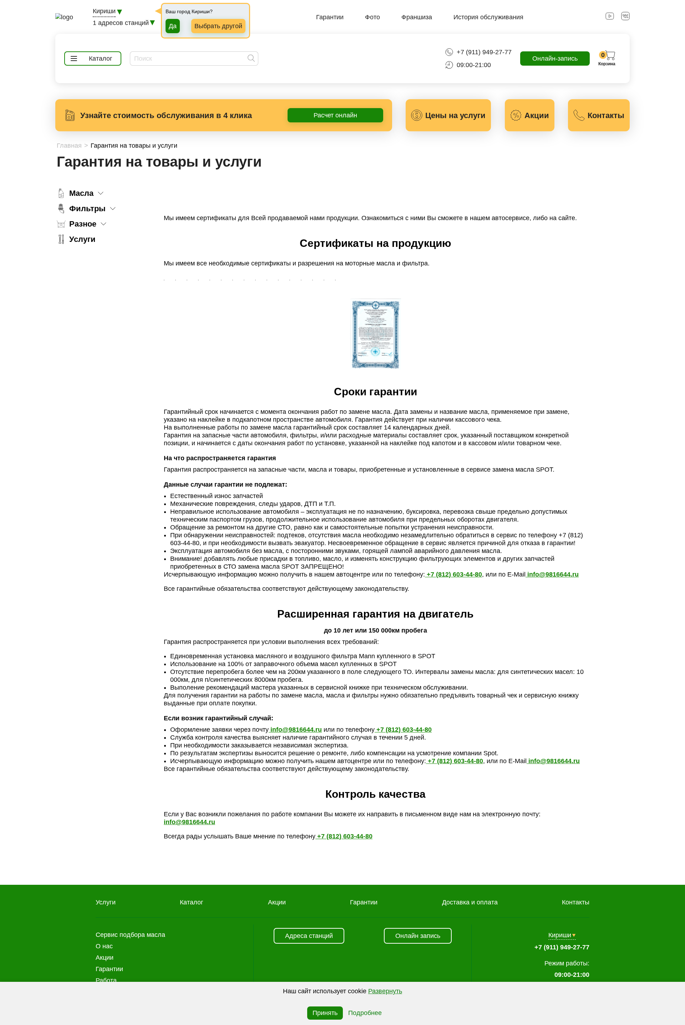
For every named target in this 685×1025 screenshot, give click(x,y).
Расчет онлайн (335, 115)
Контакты (575, 902)
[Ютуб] (609, 18)
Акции (277, 902)
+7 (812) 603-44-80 (453, 574)
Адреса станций (309, 935)
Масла (81, 193)
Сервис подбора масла (130, 934)
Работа (106, 980)
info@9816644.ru (552, 574)
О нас (104, 946)
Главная (69, 145)
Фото (372, 17)
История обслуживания (488, 17)
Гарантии (330, 17)
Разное (82, 223)
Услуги (82, 239)
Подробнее (365, 1012)
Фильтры (87, 208)
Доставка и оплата (470, 902)
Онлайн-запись (555, 58)
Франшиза (416, 17)
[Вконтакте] (625, 18)
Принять (325, 1012)
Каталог (191, 902)
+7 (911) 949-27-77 (484, 52)
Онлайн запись (417, 935)
